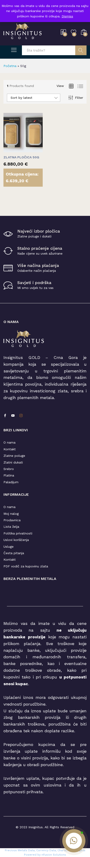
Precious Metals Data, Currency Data (30, 850)
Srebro (8, 469)
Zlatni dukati (13, 462)
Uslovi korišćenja (16, 540)
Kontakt (9, 449)
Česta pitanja (13, 553)
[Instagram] (21, 416)
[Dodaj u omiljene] (33, 149)
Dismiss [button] (67, 16)
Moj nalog (11, 513)
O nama (9, 442)
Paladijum (10, 482)
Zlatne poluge (14, 455)
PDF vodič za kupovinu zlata (25, 566)
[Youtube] (13, 415)
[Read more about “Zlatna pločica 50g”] (12, 149)
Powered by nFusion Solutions (45, 854)
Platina (8, 475)
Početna (9, 66)
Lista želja (11, 526)
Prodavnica (12, 520)
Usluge (8, 546)
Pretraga (81, 50)
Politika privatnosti (17, 533)
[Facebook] (5, 415)
